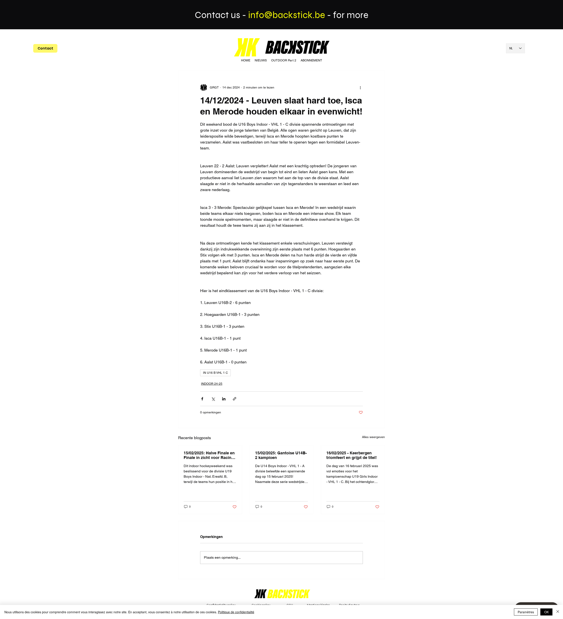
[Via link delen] (234, 399)
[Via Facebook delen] (202, 399)
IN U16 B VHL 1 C (215, 372)
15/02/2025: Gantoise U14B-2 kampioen (281, 455)
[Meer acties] (360, 87)
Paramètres (526, 612)
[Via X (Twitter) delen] (213, 399)
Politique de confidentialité (236, 612)
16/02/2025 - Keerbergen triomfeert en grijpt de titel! (351, 455)
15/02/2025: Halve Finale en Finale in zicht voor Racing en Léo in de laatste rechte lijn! (209, 455)
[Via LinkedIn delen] (224, 399)
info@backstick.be (286, 15)
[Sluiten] (557, 611)
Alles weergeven (373, 437)
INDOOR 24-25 (211, 383)
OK (546, 612)
